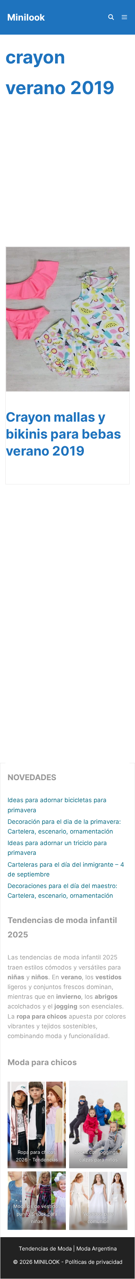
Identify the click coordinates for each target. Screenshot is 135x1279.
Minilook (26, 17)
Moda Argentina (96, 1248)
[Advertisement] (67, 181)
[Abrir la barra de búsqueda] (110, 17)
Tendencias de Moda (45, 1248)
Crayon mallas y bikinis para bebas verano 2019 (63, 434)
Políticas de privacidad (93, 1261)
